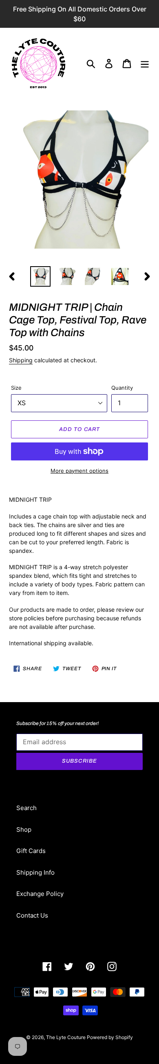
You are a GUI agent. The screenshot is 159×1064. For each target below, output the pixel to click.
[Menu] (145, 63)
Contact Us (32, 915)
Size (16, 387)
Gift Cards (31, 851)
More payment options (79, 470)
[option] (40, 276)
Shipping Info (35, 872)
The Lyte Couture (66, 1037)
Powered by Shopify (110, 1037)
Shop (23, 829)
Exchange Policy (40, 894)
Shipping (21, 360)
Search (26, 808)
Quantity (122, 387)
